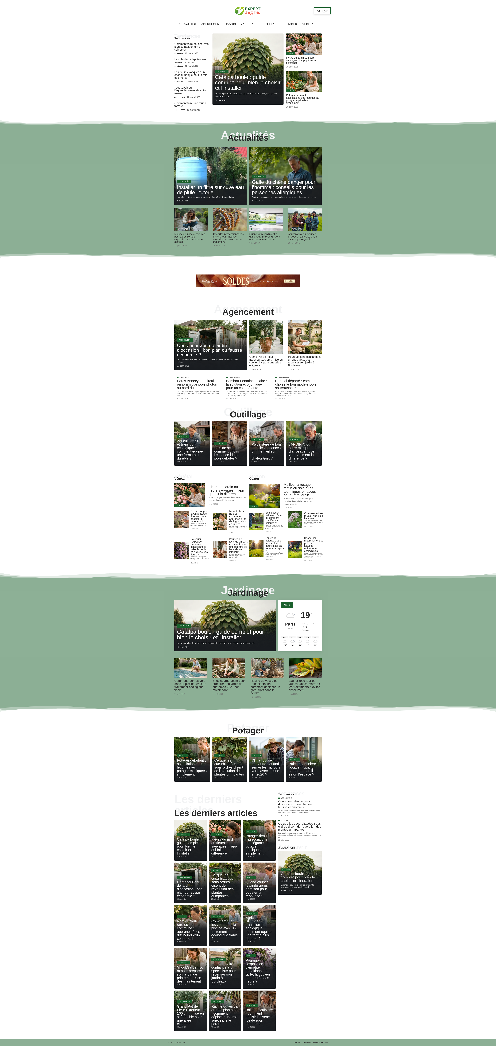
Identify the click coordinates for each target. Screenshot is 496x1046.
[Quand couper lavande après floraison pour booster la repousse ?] (181, 519)
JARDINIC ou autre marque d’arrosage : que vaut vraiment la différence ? (301, 451)
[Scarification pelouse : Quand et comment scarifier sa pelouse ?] (256, 521)
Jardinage (178, 53)
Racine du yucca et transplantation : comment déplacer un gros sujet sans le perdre (265, 687)
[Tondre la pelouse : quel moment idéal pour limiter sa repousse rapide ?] (256, 548)
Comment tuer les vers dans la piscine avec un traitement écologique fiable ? (190, 685)
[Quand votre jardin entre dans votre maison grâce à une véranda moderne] (266, 219)
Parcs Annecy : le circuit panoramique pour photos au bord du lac (197, 384)
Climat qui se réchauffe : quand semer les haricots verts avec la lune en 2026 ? (265, 767)
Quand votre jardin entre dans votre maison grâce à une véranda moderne (264, 237)
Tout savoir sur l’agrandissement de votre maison (190, 90)
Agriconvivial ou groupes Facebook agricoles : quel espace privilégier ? (302, 237)
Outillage (248, 414)
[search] (318, 11)
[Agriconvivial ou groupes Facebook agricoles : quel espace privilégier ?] (305, 219)
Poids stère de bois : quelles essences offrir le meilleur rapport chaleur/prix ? (266, 451)
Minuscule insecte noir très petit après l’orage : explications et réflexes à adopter (189, 238)
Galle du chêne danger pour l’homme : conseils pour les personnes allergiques (283, 187)
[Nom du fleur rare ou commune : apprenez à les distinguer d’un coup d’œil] (220, 521)
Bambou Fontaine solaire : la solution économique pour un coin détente (246, 384)
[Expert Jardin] (248, 10)
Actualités (178, 81)
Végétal (291, 53)
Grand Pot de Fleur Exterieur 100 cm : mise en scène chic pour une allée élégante (266, 361)
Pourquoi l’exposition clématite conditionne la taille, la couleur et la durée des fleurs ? (199, 547)
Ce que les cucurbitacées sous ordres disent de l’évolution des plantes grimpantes (229, 767)
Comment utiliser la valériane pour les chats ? (314, 516)
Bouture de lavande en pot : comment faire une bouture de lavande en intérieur (238, 545)
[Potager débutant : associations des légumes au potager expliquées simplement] (304, 81)
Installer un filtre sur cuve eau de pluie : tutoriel (210, 189)
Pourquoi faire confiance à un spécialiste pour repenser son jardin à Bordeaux (304, 361)
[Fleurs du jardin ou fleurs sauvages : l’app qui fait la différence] (304, 44)
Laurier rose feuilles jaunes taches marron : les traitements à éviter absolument (304, 685)
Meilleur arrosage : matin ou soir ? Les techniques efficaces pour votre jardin (300, 490)
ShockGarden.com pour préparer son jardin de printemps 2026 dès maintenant (228, 685)
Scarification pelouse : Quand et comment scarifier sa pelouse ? (274, 517)
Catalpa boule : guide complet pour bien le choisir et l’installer (248, 82)
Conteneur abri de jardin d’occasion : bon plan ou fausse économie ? (209, 350)
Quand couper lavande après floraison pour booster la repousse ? (199, 516)
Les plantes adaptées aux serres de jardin (190, 61)
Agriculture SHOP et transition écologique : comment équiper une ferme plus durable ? (191, 449)
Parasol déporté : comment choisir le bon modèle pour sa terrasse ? (296, 384)
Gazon (254, 478)
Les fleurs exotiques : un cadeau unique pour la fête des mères (190, 74)
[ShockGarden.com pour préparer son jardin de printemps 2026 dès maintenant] (228, 668)
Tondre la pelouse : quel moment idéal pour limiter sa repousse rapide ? (274, 544)
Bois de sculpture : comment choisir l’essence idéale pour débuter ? (228, 453)
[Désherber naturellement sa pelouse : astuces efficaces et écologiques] (295, 549)
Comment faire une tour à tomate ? (190, 104)
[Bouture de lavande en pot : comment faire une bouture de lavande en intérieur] (220, 549)
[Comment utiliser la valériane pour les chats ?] (295, 519)
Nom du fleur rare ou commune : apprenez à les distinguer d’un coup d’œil (237, 517)
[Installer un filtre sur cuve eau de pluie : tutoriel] (210, 176)
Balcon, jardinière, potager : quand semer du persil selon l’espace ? (303, 769)
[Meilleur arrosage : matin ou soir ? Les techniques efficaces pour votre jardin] (264, 496)
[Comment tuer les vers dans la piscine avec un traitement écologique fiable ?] (190, 668)
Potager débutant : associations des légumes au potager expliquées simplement (302, 99)
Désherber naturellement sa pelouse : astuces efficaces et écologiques (313, 544)
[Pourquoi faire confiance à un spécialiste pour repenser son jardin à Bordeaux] (305, 337)
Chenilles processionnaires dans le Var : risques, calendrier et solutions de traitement (228, 238)
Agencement (179, 97)
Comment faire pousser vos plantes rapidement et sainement (191, 46)
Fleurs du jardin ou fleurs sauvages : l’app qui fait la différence (301, 60)
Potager (291, 91)
